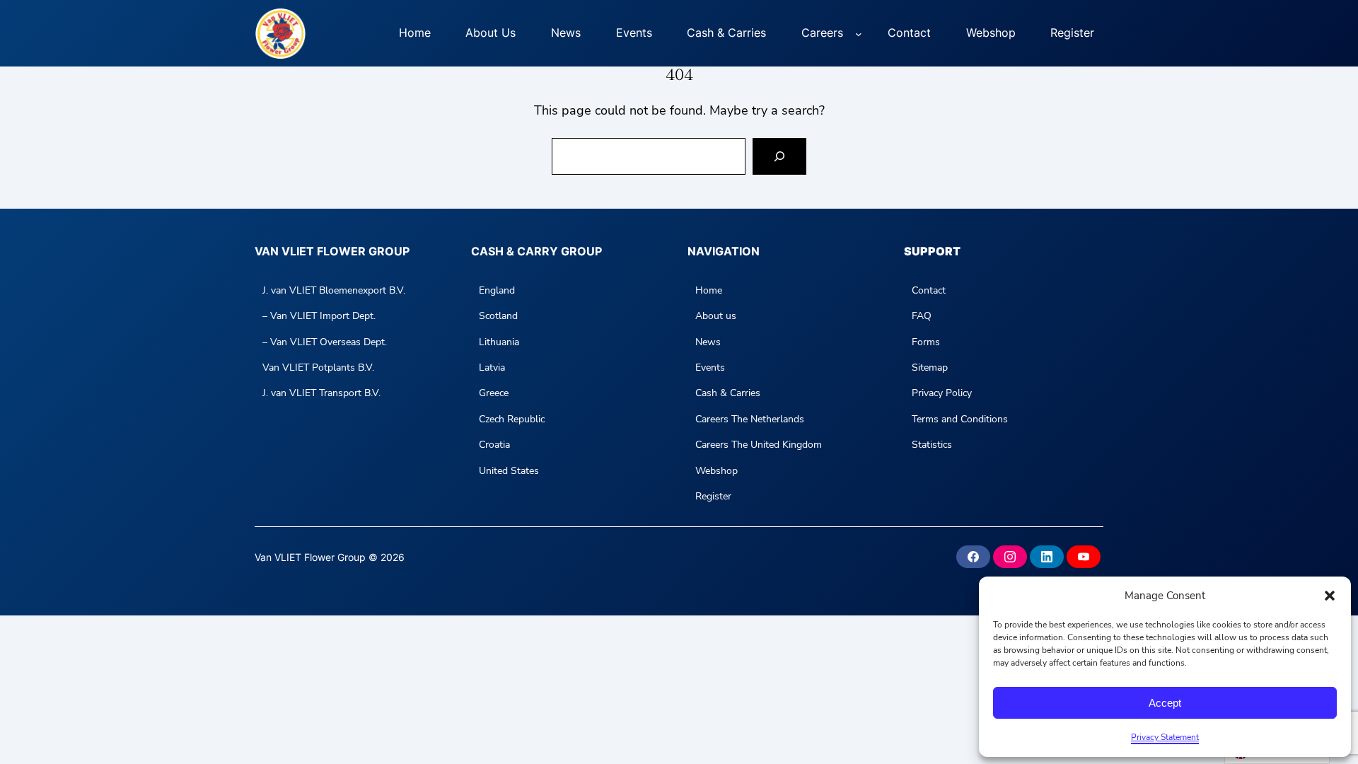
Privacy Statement (1165, 737)
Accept (1165, 703)
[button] (1330, 596)
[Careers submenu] (858, 33)
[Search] (779, 156)
